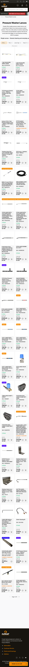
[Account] (22, 5)
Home (2, 16)
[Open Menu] (1, 9)
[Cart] (26, 5)
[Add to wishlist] (8, 71)
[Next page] (19, 596)
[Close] (26, 664)
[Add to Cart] (11, 71)
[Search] (25, 9)
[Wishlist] (18, 5)
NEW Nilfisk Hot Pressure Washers (17, 13)
